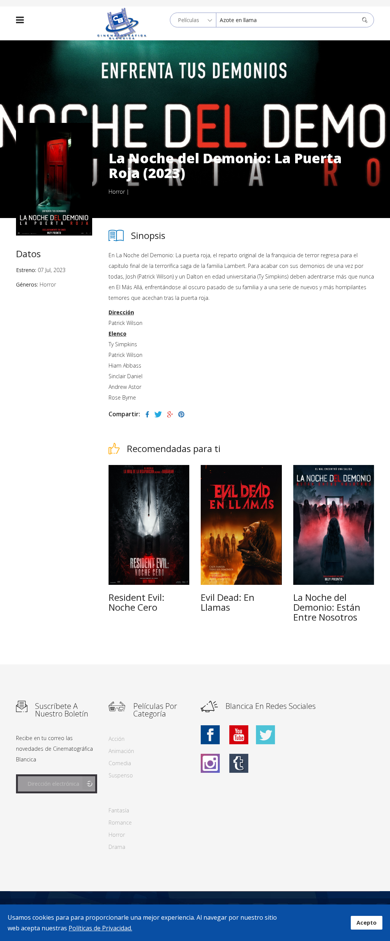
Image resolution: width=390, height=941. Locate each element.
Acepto (366, 922)
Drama (117, 846)
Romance (120, 822)
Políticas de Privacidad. (100, 928)
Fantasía (119, 810)
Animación (121, 751)
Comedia (120, 763)
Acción (117, 738)
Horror (117, 191)
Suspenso (121, 775)
